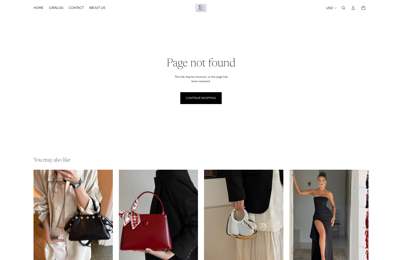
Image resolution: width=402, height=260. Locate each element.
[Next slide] (106, 219)
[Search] (343, 8)
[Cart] (363, 8)
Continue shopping (201, 98)
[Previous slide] (40, 219)
